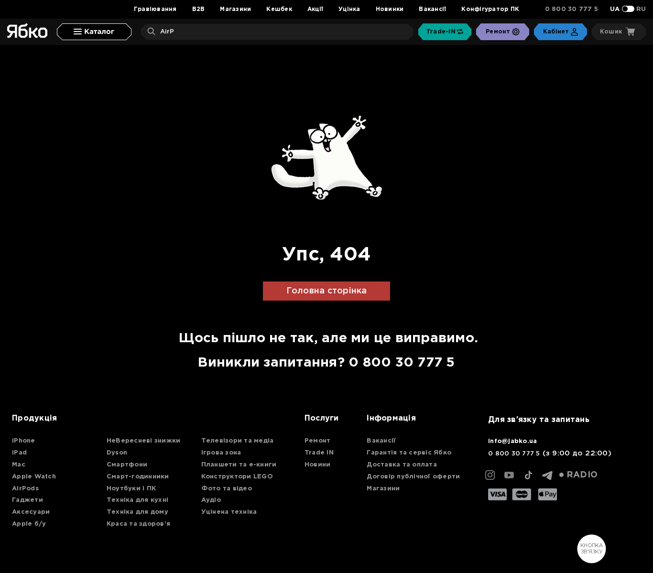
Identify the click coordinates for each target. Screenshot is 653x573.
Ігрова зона (221, 452)
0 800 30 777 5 (572, 9)
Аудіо (211, 500)
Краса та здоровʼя (138, 524)
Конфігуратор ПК (490, 9)
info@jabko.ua (512, 441)
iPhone (23, 440)
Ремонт (318, 440)
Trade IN (319, 452)
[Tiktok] (528, 475)
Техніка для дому (137, 512)
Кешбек (279, 9)
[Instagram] (490, 475)
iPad (19, 452)
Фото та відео (226, 488)
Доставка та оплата (402, 464)
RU (641, 9)
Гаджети (27, 500)
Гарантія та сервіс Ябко (409, 452)
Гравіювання (155, 9)
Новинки (390, 9)
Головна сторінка (326, 291)
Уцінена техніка (229, 512)
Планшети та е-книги (239, 464)
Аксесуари (31, 512)
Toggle (628, 9)
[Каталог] (94, 31)
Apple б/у (29, 524)
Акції (315, 9)
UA (615, 9)
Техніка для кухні (137, 500)
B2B (198, 9)
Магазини (235, 9)
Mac (18, 464)
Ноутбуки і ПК (131, 488)
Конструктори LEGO (237, 476)
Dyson (117, 452)
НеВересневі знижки (144, 440)
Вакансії (432, 9)
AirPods (25, 488)
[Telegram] (547, 475)
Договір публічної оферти (413, 476)
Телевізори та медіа (237, 440)
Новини (318, 464)
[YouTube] (509, 475)
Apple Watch (34, 476)
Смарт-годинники (138, 476)
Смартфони (127, 464)
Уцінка (349, 9)
